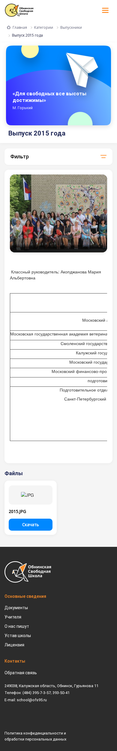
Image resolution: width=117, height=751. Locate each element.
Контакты (14, 661)
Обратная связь (20, 672)
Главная (20, 27)
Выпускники (71, 27)
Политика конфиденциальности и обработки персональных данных (35, 736)
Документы (16, 607)
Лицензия (14, 644)
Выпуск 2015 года (27, 35)
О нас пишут (16, 626)
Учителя (12, 617)
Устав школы (17, 635)
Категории (43, 27)
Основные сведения (25, 596)
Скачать (30, 524)
